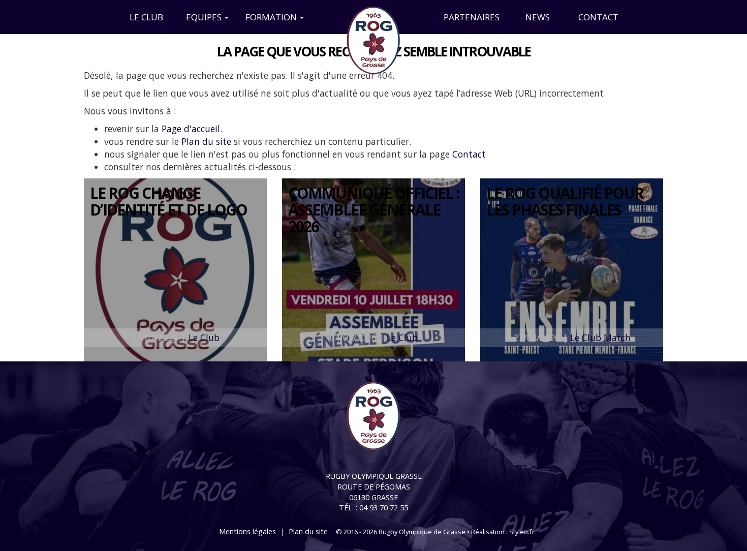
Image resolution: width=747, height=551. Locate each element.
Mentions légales (247, 531)
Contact (598, 17)
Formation (272, 17)
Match (617, 337)
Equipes (205, 17)
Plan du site (206, 141)
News (537, 17)
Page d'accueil (191, 129)
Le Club (146, 17)
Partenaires (472, 17)
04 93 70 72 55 (383, 507)
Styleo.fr (522, 531)
